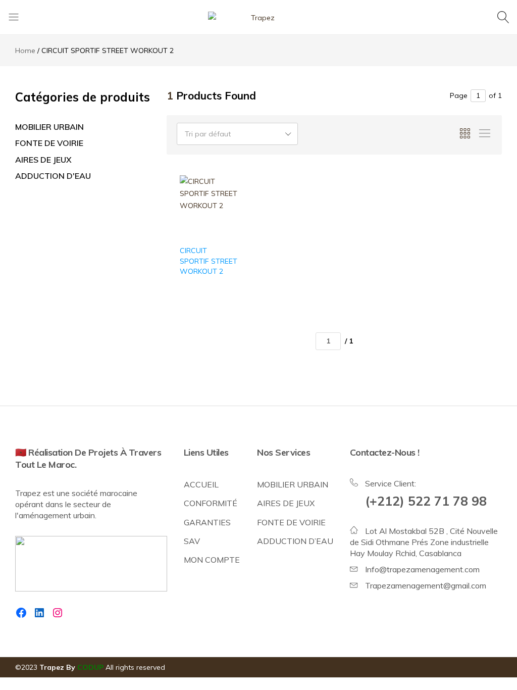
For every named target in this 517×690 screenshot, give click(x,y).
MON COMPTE (212, 560)
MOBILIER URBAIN (49, 127)
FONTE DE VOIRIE (49, 143)
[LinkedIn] (39, 613)
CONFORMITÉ (210, 503)
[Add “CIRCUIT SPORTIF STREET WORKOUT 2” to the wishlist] (224, 204)
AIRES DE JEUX (43, 160)
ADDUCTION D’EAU (295, 541)
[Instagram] (57, 613)
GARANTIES (207, 522)
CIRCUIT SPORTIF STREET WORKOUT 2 (208, 261)
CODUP (90, 667)
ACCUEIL (201, 484)
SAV (192, 541)
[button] (224, 230)
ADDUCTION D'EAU (53, 176)
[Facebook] (21, 613)
